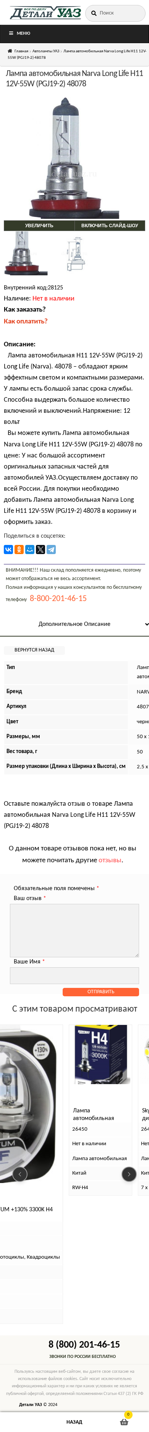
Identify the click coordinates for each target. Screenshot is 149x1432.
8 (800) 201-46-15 (84, 1345)
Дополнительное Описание (74, 624)
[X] (40, 549)
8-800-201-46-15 (58, 599)
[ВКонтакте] (8, 549)
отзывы (110, 860)
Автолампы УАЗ (45, 51)
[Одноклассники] (19, 549)
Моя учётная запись (25, 1422)
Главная (21, 51)
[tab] (74, 625)
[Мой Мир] (29, 549)
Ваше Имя (29, 962)
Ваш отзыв (30, 898)
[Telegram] (51, 549)
